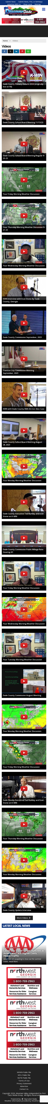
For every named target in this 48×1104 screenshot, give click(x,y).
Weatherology (37, 1101)
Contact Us (24, 1089)
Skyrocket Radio (30, 1099)
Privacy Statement (24, 1083)
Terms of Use (24, 1080)
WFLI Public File (24, 1075)
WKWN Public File (24, 1072)
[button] (43, 9)
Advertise (24, 1086)
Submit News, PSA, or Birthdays (30, 2)
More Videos (22, 918)
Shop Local (27, 4)
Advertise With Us (14, 4)
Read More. (29, 961)
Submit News (11, 2)
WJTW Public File (24, 1078)
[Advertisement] (24, 21)
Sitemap (38, 4)
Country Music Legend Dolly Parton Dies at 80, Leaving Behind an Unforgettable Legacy (23, 953)
